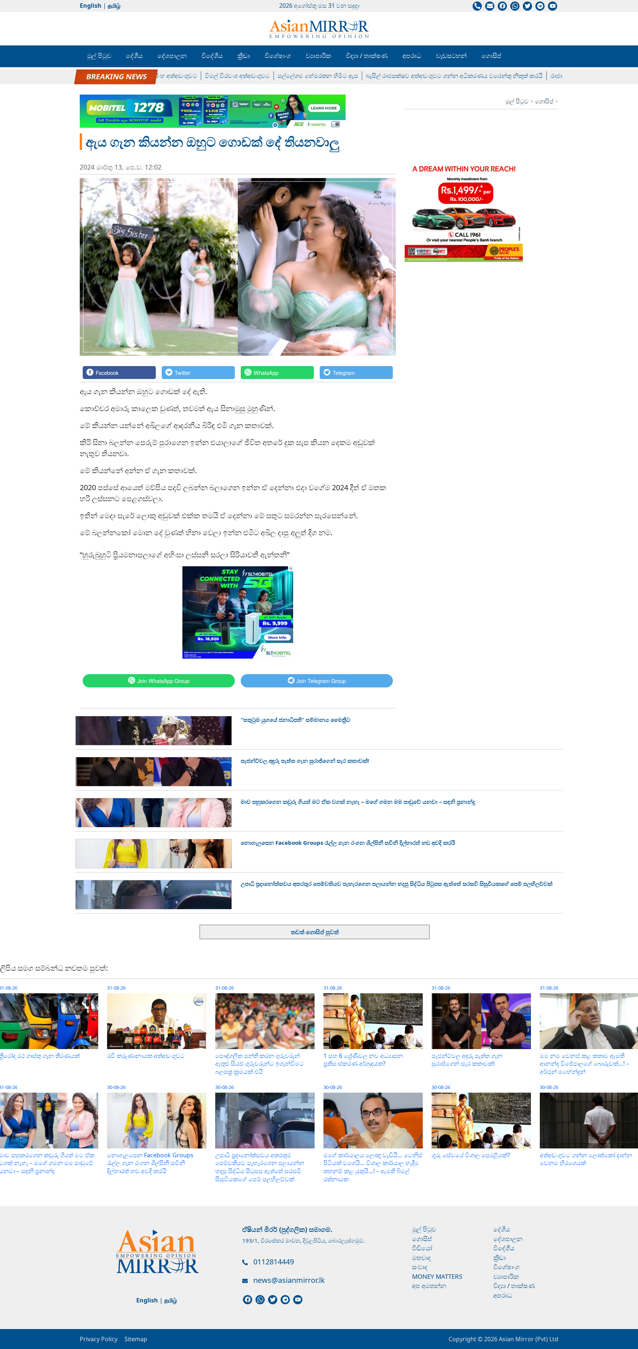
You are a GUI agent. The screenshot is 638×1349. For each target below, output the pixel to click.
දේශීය (134, 55)
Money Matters (437, 1276)
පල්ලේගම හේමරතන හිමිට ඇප (290, 76)
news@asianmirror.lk (289, 1280)
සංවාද (420, 1267)
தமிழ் (114, 5)
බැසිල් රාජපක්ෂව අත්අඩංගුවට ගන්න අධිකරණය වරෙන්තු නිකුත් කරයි (426, 76)
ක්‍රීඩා (243, 55)
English (91, 5)
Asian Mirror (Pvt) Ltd (527, 1339)
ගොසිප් (491, 55)
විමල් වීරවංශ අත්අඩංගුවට (209, 76)
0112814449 (273, 1262)
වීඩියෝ (422, 1248)
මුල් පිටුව (99, 55)
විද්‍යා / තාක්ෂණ (367, 55)
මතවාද (421, 1257)
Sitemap (135, 1339)
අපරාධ (411, 55)
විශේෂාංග (278, 55)
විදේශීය (212, 55)
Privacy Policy (98, 1339)
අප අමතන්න (429, 1285)
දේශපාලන (172, 55)
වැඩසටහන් (451, 55)
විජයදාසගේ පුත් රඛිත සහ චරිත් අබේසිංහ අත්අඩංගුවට (101, 76)
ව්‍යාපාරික (318, 55)
